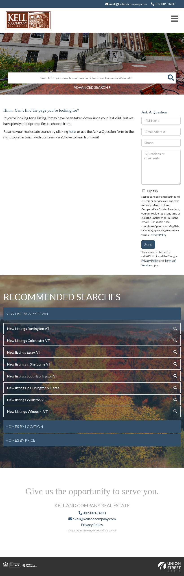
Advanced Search (91, 87)
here (72, 131)
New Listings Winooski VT (27, 411)
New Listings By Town (27, 314)
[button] (170, 78)
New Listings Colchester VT (28, 340)
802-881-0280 (164, 4)
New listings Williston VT (26, 400)
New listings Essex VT (24, 352)
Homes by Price (20, 440)
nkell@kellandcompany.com (127, 4)
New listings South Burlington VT (32, 376)
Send (148, 244)
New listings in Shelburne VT (29, 364)
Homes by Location (24, 426)
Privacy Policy (158, 235)
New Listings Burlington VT (28, 328)
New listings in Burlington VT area (33, 388)
